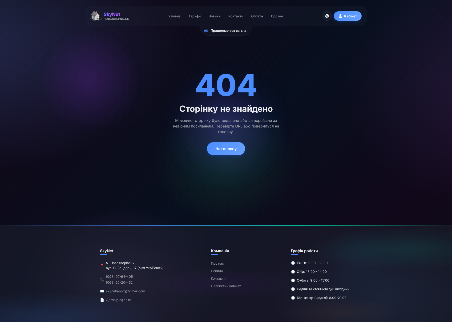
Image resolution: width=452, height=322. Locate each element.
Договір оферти (118, 300)
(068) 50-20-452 (119, 283)
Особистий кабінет (226, 286)
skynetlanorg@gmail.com (125, 291)
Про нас (277, 16)
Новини (214, 16)
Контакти (235, 16)
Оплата (257, 16)
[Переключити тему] (327, 16)
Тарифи (195, 16)
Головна (174, 16)
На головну (226, 148)
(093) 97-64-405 (119, 277)
